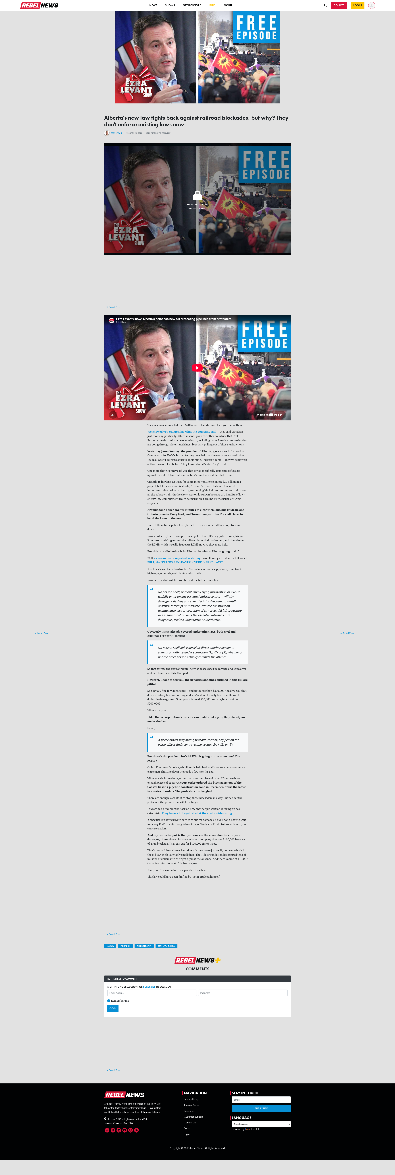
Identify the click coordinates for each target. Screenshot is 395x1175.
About (227, 5)
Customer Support (193, 1116)
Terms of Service (192, 1105)
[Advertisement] (47, 583)
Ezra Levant (116, 133)
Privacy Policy (191, 1099)
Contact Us (190, 1122)
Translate (255, 1129)
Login (186, 1134)
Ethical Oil (125, 946)
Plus (212, 5)
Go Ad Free (42, 633)
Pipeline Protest (144, 946)
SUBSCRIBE (149, 986)
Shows (170, 5)
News (153, 5)
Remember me (120, 1000)
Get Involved (192, 5)
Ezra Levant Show (166, 946)
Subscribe (189, 1111)
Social (187, 1128)
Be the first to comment (159, 133)
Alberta (110, 946)
